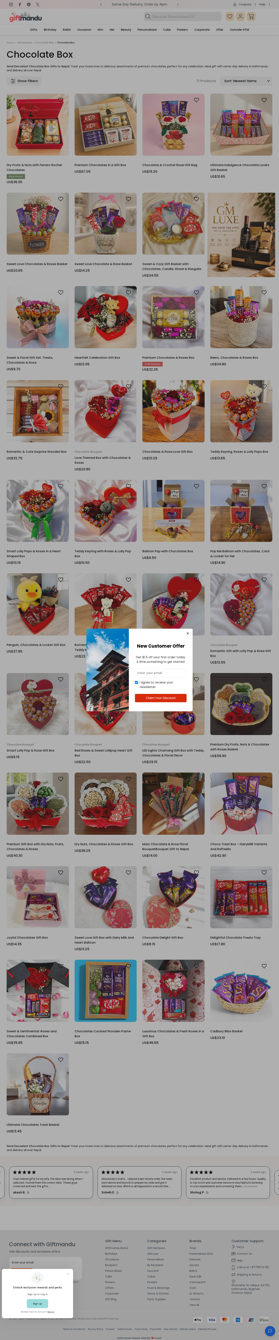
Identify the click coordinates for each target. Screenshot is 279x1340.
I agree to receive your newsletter (156, 684)
